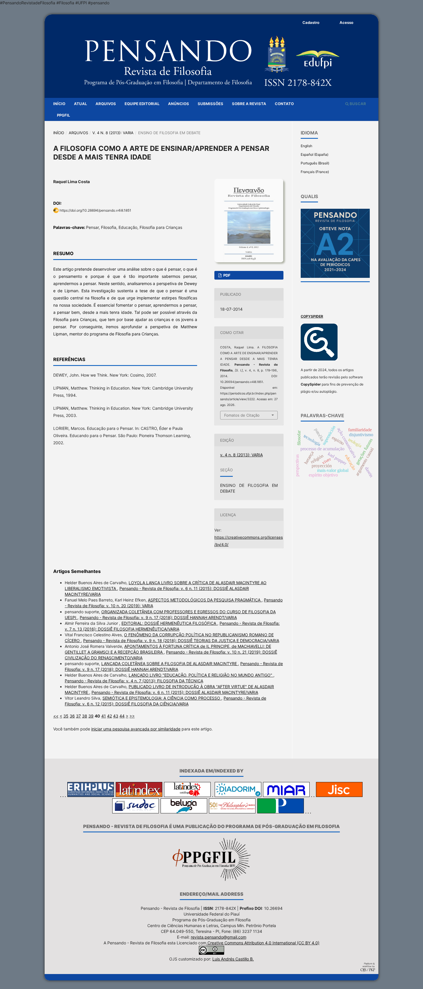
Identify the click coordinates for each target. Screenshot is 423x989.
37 (78, 715)
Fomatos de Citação (242, 415)
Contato (284, 103)
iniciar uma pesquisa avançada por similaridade (135, 728)
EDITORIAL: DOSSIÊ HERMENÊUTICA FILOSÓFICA (169, 623)
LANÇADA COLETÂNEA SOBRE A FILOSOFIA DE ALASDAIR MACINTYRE (169, 663)
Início (59, 103)
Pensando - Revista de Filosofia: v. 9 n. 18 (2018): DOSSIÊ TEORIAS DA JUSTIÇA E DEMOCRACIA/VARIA (181, 640)
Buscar (357, 103)
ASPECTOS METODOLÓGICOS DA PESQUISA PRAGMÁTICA (205, 599)
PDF (226, 275)
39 (91, 715)
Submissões (210, 103)
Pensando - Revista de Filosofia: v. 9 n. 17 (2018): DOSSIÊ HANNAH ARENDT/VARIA (158, 617)
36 (72, 715)
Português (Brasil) (315, 163)
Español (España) (314, 154)
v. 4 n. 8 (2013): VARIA (113, 132)
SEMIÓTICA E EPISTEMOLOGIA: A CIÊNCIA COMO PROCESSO (161, 698)
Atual (80, 103)
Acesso (346, 22)
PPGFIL (63, 115)
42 (109, 715)
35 (65, 715)
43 (115, 715)
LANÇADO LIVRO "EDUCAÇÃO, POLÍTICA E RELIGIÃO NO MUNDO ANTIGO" (201, 675)
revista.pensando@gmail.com (218, 937)
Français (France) (315, 172)
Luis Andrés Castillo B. (233, 958)
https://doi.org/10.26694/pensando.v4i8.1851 (95, 210)
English (306, 146)
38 (84, 715)
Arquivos (106, 103)
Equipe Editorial (142, 103)
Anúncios (178, 103)
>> (132, 715)
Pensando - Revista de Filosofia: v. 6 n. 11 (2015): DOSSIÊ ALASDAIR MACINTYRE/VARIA (175, 692)
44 (122, 715)
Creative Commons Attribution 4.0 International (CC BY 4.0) (262, 942)
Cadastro (310, 22)
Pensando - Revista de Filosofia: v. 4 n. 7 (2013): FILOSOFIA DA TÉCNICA (134, 680)
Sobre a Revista (249, 103)
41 (103, 715)
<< (55, 715)
